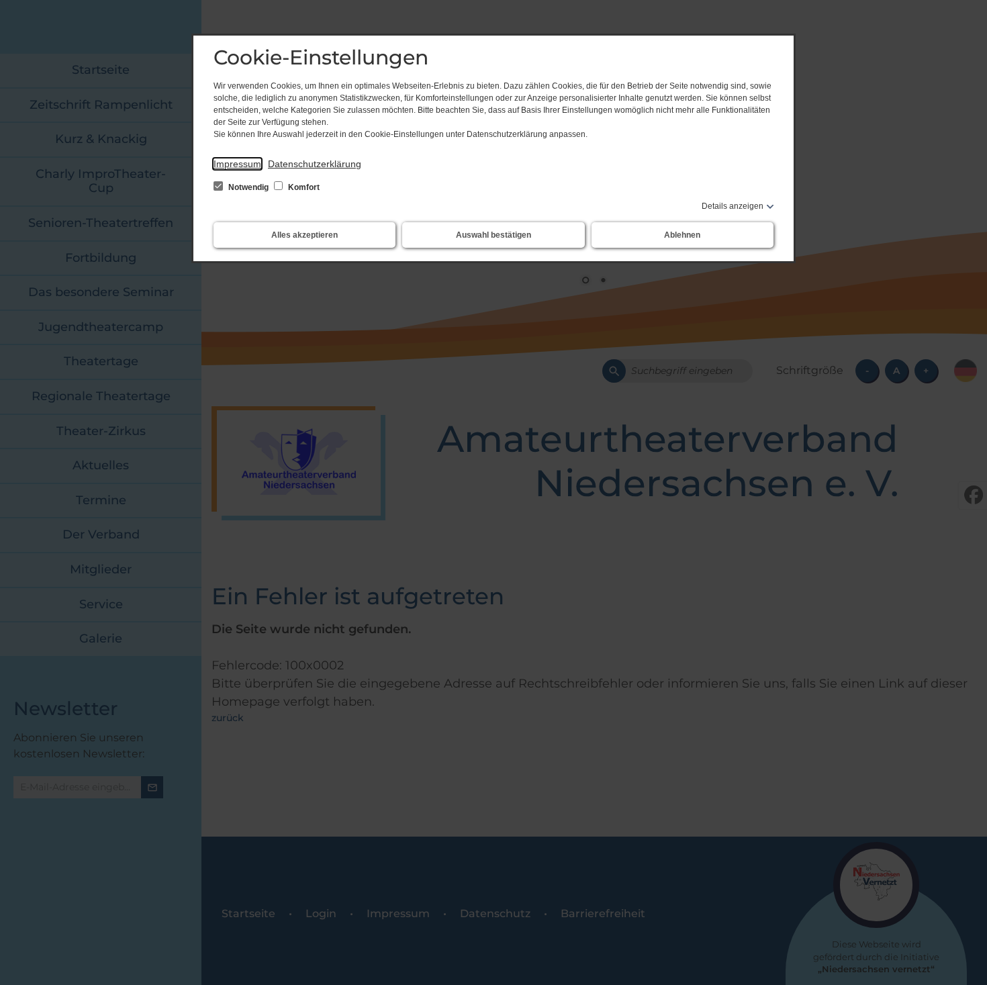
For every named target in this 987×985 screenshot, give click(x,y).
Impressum (237, 163)
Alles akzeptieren (304, 235)
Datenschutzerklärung (314, 163)
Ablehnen (682, 235)
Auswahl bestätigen (493, 235)
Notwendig (248, 187)
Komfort (303, 187)
